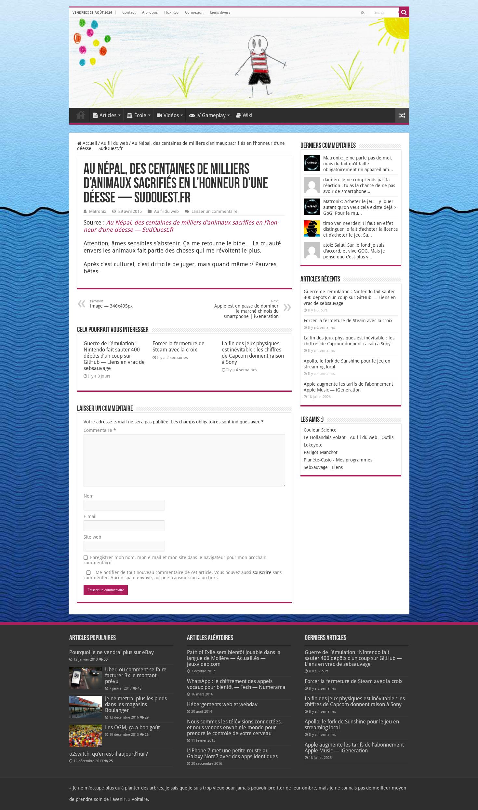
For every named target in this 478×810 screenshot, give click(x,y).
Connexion (194, 12)
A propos (150, 12)
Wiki (247, 115)
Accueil (81, 114)
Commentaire (100, 430)
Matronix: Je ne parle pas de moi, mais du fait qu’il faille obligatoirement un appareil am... (358, 163)
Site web (92, 537)
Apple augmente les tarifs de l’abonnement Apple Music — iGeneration (354, 748)
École (140, 115)
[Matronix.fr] (239, 63)
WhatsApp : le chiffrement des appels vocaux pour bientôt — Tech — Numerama (236, 684)
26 (147, 735)
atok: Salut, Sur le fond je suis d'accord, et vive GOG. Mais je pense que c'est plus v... (354, 250)
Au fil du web (114, 143)
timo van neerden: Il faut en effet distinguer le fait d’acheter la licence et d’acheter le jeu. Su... (360, 229)
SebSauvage (316, 467)
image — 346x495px (111, 304)
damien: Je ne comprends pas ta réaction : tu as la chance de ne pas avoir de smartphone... (359, 185)
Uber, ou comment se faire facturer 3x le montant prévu (135, 675)
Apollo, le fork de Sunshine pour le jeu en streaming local (352, 725)
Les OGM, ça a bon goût (132, 727)
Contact (129, 12)
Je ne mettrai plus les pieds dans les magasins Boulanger (136, 704)
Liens (337, 467)
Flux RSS (171, 12)
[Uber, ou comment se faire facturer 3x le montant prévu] (85, 678)
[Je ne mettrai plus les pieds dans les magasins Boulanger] (85, 707)
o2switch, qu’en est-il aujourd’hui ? (108, 754)
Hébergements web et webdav (222, 704)
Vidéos (171, 115)
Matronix (97, 211)
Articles (108, 115)
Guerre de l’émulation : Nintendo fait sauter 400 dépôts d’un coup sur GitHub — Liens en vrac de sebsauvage (114, 355)
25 (111, 761)
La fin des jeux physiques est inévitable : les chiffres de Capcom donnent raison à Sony (253, 352)
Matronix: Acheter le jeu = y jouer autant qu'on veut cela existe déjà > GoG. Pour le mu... (359, 207)
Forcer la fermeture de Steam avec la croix (179, 346)
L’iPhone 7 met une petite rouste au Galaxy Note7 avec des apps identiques (232, 754)
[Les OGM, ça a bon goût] (85, 736)
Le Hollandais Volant (325, 437)
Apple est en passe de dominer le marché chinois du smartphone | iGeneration (246, 309)
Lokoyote (313, 444)
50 (106, 659)
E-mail (90, 516)
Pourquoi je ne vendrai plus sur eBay (111, 652)
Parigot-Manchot (321, 452)
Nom (89, 496)
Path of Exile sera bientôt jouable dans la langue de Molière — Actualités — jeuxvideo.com (234, 658)
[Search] (404, 12)
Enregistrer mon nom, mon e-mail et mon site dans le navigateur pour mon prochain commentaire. (175, 560)
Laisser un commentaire (214, 211)
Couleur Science (320, 429)
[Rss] (362, 13)
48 (139, 688)
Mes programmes (354, 459)
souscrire (262, 572)
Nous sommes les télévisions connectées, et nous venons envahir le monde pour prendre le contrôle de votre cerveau (234, 727)
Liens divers (220, 12)
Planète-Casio (318, 459)
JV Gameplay (211, 115)
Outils (387, 437)
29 (147, 717)
